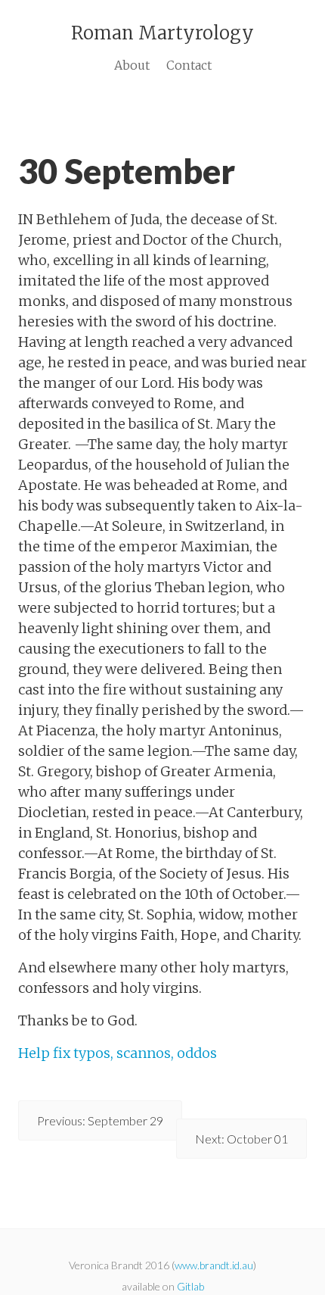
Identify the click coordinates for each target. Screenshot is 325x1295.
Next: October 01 (241, 1138)
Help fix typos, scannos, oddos (117, 1053)
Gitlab (190, 1286)
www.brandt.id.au (214, 1265)
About (132, 65)
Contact (189, 65)
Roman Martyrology (162, 33)
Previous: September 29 (100, 1120)
